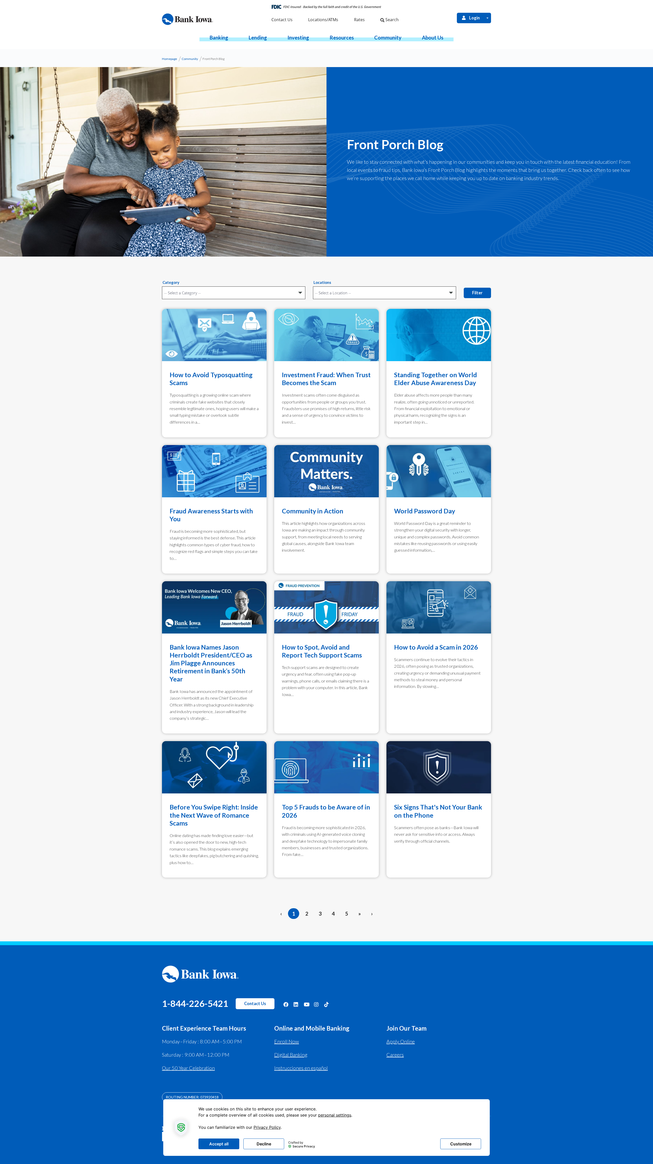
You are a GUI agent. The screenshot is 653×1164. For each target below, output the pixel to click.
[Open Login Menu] (487, 18)
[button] (218, 37)
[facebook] (285, 1004)
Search (391, 19)
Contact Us (255, 1003)
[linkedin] (296, 1004)
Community (190, 59)
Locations (322, 282)
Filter (477, 292)
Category (170, 282)
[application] (326, 1127)
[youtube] (306, 1004)
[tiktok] (326, 1004)
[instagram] (316, 1004)
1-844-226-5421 (195, 1003)
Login (474, 17)
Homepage (169, 59)
